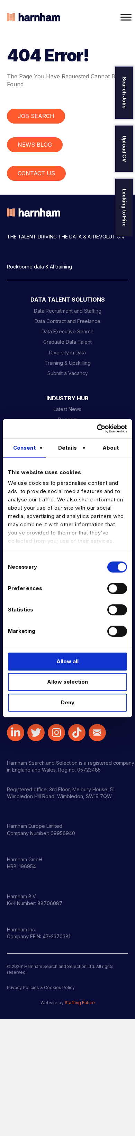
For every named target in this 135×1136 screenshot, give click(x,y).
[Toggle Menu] (126, 17)
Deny (67, 702)
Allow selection (67, 681)
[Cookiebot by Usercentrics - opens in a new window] (97, 428)
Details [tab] (67, 447)
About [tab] (110, 447)
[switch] (117, 588)
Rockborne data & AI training (39, 267)
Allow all (67, 661)
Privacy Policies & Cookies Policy (41, 987)
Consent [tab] (24, 447)
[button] (15, 732)
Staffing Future (80, 1002)
